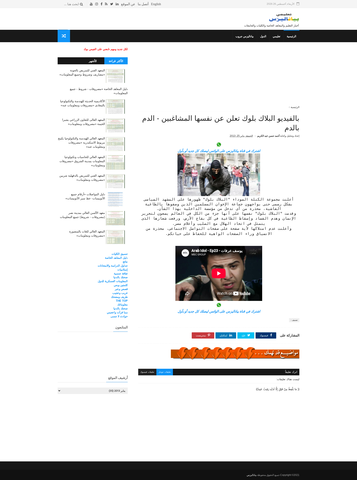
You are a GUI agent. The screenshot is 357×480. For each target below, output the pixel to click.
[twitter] (111, 4)
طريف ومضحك (119, 296)
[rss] (106, 4)
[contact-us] (143, 4)
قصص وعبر (121, 289)
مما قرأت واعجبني (117, 312)
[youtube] (91, 4)
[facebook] (101, 4)
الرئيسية (291, 36)
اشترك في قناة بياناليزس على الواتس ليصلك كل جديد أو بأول (219, 151)
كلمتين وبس (121, 285)
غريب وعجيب (120, 292)
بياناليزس (252, 475)
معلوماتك (122, 304)
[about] (128, 4)
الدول (263, 36)
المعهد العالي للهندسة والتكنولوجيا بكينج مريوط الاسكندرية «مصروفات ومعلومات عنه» (81, 142)
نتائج (125, 261)
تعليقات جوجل (164, 372)
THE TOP (122, 300)
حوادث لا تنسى (119, 316)
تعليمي (276, 36)
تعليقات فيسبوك (147, 372)
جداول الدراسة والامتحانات (113, 265)
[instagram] (96, 4)
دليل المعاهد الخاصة (116, 257)
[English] (156, 4)
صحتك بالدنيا (120, 277)
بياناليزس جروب (245, 36)
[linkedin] (117, 4)
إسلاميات (122, 269)
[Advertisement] (218, 76)
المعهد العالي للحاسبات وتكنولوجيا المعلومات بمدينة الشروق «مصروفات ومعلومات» (82, 161)
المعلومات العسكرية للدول (113, 281)
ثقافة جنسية (121, 273)
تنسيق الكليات (120, 253)
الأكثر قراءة (116, 61)
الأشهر (93, 61)
